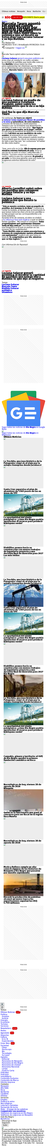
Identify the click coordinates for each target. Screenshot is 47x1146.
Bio (3, 1051)
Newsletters (9, 1028)
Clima (4, 1047)
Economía (5, 1022)
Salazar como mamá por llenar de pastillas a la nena (23, 121)
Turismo (4, 1024)
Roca (29, 11)
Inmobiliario (6, 1076)
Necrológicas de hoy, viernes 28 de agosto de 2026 (22, 785)
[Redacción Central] (3, 41)
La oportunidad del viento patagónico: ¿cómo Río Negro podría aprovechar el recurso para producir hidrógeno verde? (23, 520)
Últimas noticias (8, 11)
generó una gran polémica (21, 58)
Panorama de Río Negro (12, 1063)
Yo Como (5, 1055)
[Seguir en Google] (3, 56)
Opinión (4, 1057)
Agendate (7, 1033)
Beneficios (5, 1119)
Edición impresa (8, 1082)
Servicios (5, 1026)
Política (4, 1014)
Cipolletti (4, 1094)
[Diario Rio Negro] (3, 1127)
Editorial (5, 1059)
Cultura (4, 1037)
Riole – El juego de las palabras (14, 1109)
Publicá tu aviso (7, 1101)
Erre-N (5, 1039)
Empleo (4, 1100)
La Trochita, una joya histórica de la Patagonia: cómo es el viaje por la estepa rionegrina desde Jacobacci (23, 463)
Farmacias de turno (9, 1107)
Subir (5, 1125)
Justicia (5, 1018)
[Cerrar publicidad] (2, 1004)
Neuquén (21, 11)
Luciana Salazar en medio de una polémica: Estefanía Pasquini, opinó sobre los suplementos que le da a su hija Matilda (23, 104)
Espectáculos (7, 1041)
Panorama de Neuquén (12, 1061)
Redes (4, 21)
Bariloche (37, 11)
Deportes (5, 1035)
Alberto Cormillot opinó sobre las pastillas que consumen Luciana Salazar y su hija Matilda (22, 191)
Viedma (4, 1096)
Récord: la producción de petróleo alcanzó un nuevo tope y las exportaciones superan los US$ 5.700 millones (22, 900)
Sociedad (5, 1046)
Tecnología (6, 1053)
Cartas (5, 1069)
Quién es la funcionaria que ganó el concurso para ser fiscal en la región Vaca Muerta (23, 814)
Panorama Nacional (10, 1067)
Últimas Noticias (10, 1012)
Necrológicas (6, 1103)
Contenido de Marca (10, 1080)
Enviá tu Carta (8, 1071)
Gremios (5, 1016)
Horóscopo (6, 1049)
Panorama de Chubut (11, 1065)
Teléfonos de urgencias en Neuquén (17, 1115)
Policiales (5, 1073)
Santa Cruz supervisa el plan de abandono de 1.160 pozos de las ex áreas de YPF (22, 491)
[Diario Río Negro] (13, 17)
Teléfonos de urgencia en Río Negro (17, 1113)
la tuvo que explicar (16, 220)
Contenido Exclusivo (9, 1078)
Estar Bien (7, 1043)
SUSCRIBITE (34, 17)
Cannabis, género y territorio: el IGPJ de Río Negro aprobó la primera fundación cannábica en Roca (23, 758)
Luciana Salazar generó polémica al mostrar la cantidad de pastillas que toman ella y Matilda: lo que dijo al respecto (23, 275)
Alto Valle (5, 1088)
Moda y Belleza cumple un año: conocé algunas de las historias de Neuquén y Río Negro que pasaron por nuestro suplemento (22, 870)
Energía (4, 1020)
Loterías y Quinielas (9, 1105)
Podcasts (5, 1074)
